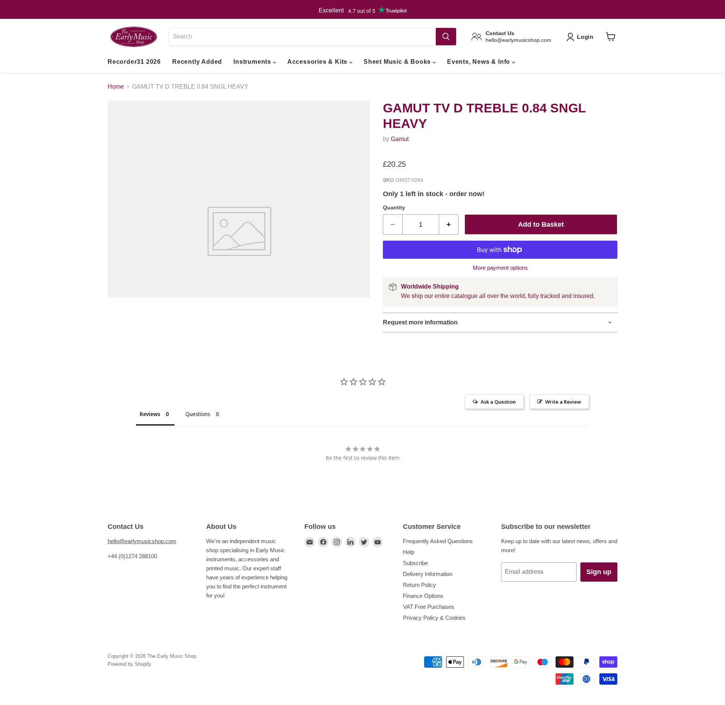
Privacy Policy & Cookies (434, 617)
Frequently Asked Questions (438, 541)
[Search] (446, 36)
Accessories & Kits (318, 61)
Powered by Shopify (129, 664)
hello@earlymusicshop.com (142, 541)
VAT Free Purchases (428, 607)
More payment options (500, 267)
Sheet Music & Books (398, 61)
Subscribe (415, 563)
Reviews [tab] (150, 414)
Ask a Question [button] (498, 401)
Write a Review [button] (563, 401)
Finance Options (423, 596)
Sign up (598, 572)
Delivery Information (427, 574)
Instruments (253, 61)
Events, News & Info (479, 61)
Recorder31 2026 (134, 61)
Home (116, 86)
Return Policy (419, 585)
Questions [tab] (197, 414)
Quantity (394, 207)
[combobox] (302, 36)
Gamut (400, 139)
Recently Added (197, 61)
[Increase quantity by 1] (448, 224)
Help (408, 552)
